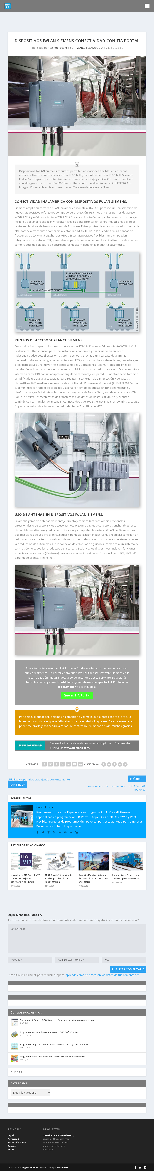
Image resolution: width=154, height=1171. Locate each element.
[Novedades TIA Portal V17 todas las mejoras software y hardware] (26, 861)
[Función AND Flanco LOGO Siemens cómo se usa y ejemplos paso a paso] (14, 1022)
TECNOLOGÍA (94, 47)
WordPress (62, 1167)
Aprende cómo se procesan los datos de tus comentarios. (102, 975)
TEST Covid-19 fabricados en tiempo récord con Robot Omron (59, 878)
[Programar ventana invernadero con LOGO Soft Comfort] (14, 1034)
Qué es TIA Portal (77, 695)
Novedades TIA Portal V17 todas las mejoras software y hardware (25, 878)
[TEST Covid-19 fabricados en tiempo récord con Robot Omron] (60, 861)
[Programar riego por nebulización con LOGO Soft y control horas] (14, 1046)
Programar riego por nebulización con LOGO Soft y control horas (54, 1044)
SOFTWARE (77, 47)
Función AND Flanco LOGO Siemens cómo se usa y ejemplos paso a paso (57, 1020)
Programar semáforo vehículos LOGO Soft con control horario (52, 1056)
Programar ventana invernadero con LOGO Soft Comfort (50, 1032)
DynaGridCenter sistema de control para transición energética (93, 878)
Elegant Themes (30, 1167)
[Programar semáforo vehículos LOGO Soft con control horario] (14, 1058)
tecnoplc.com (58, 47)
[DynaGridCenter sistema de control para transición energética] (94, 861)
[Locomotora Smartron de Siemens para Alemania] (127, 861)
